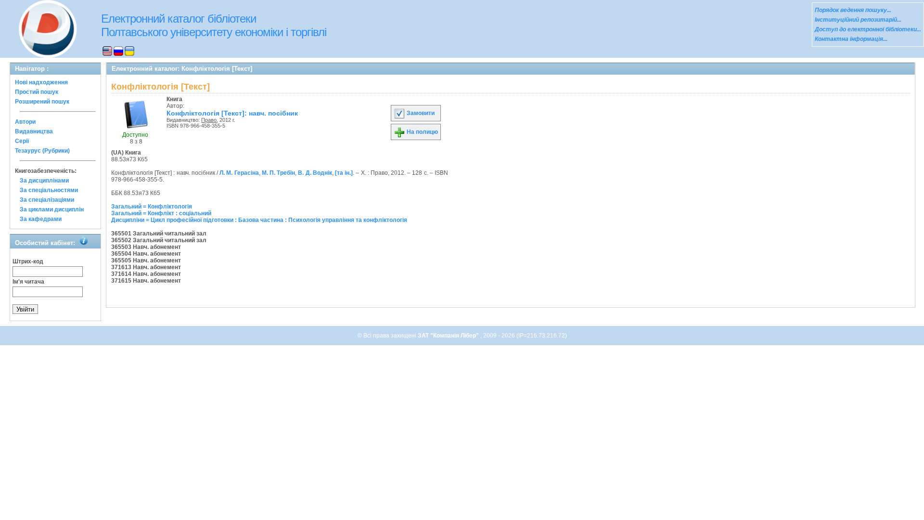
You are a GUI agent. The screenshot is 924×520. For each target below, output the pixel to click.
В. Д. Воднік (315, 172)
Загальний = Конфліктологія (151, 206)
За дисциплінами (44, 180)
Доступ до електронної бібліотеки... (868, 29)
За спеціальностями (49, 190)
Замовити (420, 113)
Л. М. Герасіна (238, 172)
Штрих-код (28, 261)
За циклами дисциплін (52, 209)
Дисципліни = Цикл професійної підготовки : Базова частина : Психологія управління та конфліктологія (259, 220)
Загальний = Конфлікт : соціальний (161, 213)
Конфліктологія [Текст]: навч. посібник (232, 113)
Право (209, 120)
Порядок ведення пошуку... (853, 10)
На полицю (421, 132)
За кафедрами (41, 219)
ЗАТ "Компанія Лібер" (449, 335)
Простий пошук (36, 92)
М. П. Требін (278, 172)
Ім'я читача (28, 281)
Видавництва (34, 131)
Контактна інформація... (851, 39)
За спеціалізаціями (47, 199)
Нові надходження (41, 82)
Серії (22, 141)
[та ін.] (344, 172)
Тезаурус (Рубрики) (42, 150)
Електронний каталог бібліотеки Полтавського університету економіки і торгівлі (213, 25)
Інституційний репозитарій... (858, 19)
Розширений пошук (42, 101)
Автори (25, 121)
